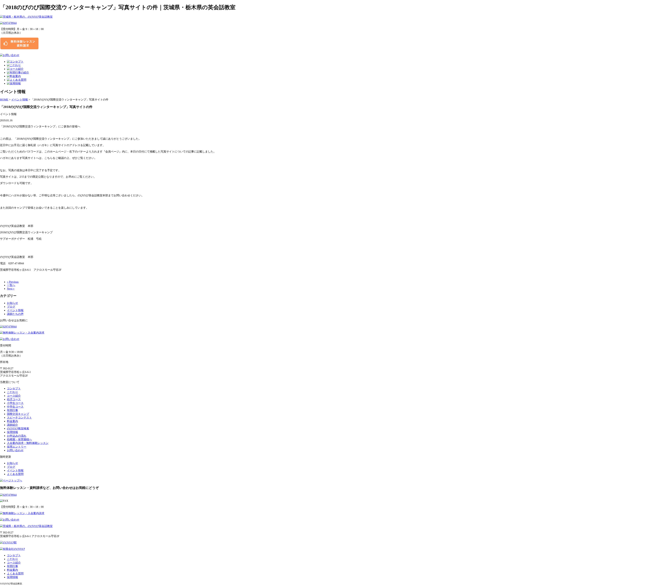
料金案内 (12, 421)
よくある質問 (15, 474)
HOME (4, 99)
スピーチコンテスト (19, 417)
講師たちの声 (15, 313)
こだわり (12, 392)
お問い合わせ (15, 450)
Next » (10, 288)
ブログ (11, 306)
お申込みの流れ (16, 435)
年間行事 (12, 410)
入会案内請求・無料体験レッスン (27, 443)
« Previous (13, 281)
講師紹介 (12, 424)
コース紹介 (14, 395)
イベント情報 (19, 99)
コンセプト (14, 388)
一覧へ (11, 285)
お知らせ (12, 303)
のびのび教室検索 (18, 428)
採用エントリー (16, 446)
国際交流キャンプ (18, 413)
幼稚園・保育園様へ (19, 439)
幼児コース (14, 399)
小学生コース (15, 403)
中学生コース (15, 406)
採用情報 (12, 432)
